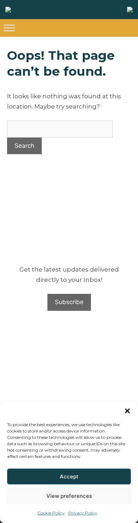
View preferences (69, 496)
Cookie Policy (51, 513)
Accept (69, 476)
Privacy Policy (82, 513)
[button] (127, 410)
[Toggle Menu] (9, 27)
